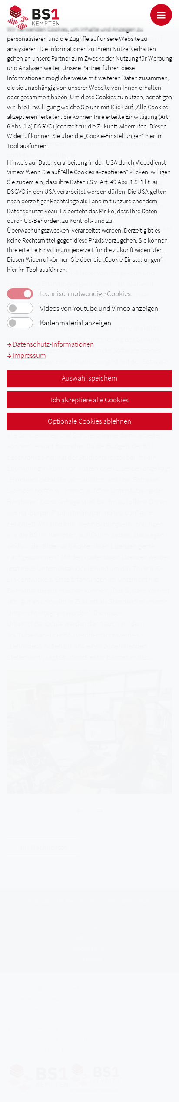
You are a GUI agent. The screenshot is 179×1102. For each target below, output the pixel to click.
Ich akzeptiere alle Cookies (90, 399)
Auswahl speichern (89, 378)
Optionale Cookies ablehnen (89, 421)
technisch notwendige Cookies (85, 293)
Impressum (28, 355)
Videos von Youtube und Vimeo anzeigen (99, 308)
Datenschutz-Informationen (52, 344)
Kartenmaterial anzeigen (75, 323)
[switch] (20, 308)
